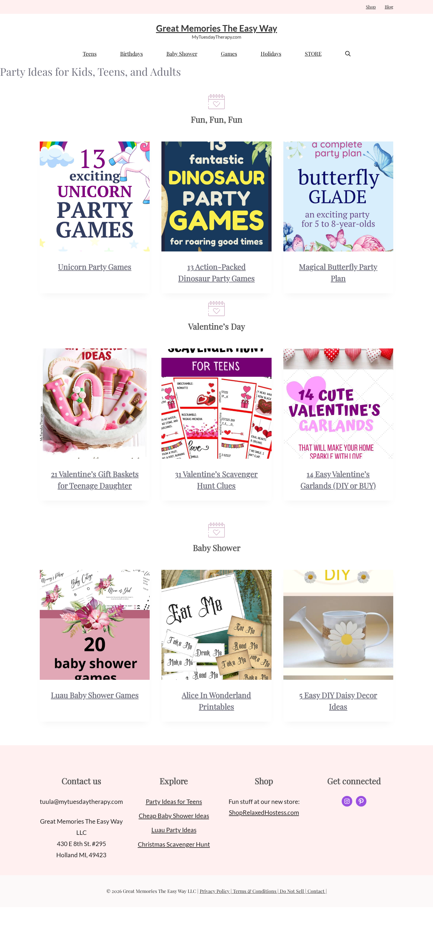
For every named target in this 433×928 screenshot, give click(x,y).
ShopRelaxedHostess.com (264, 812)
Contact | (317, 891)
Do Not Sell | (294, 891)
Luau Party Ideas (173, 829)
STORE (313, 53)
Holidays (271, 53)
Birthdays (131, 53)
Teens (90, 53)
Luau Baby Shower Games (95, 695)
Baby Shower (181, 53)
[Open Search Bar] (347, 53)
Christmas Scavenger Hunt (174, 844)
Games (229, 53)
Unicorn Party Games (94, 266)
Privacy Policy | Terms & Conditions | (240, 891)
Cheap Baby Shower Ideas (174, 815)
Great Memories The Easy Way (216, 28)
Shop (371, 7)
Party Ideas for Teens (174, 801)
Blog (389, 7)
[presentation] (95, 196)
